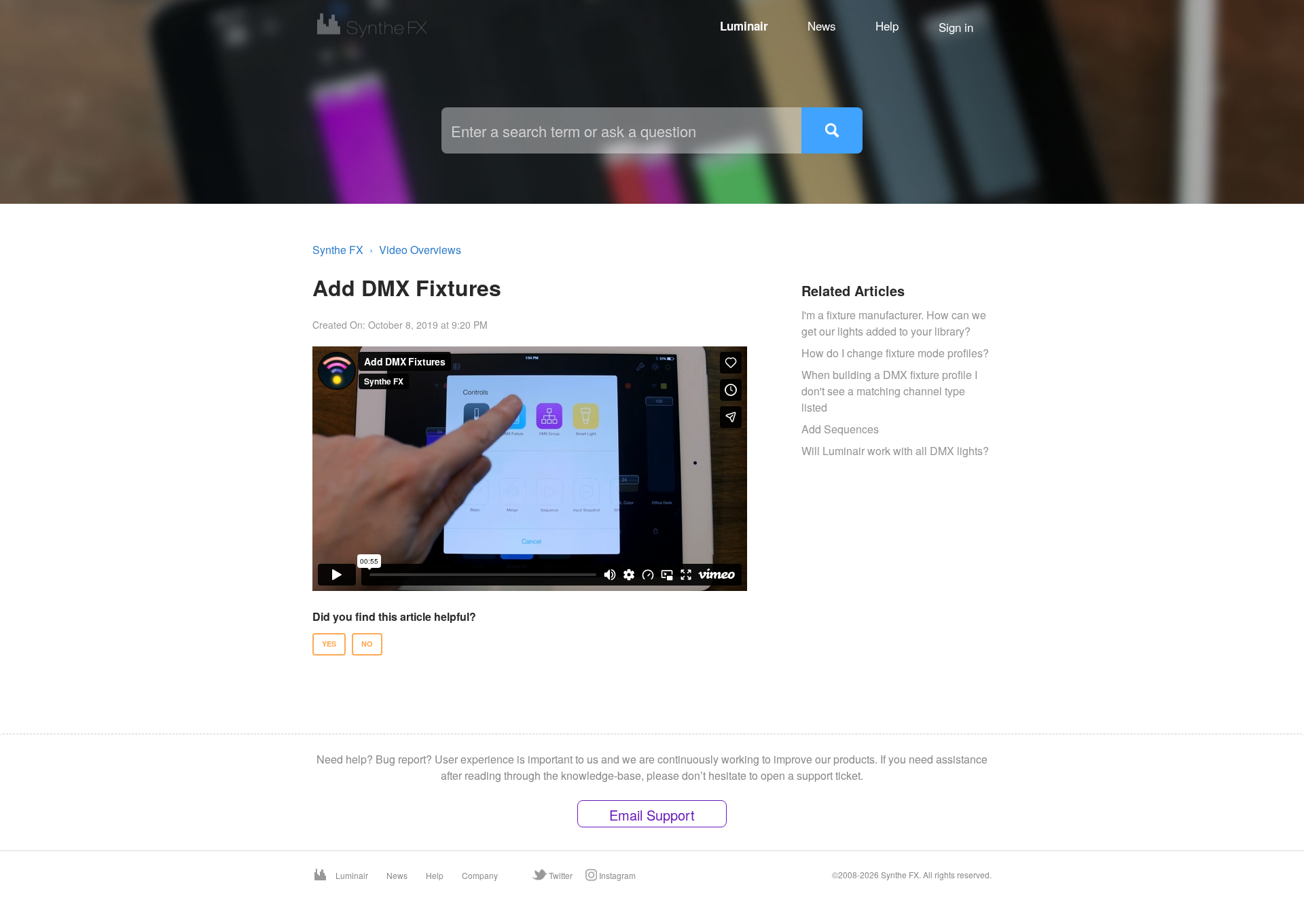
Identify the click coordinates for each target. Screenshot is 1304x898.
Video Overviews (420, 249)
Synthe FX (337, 249)
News (822, 25)
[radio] (329, 644)
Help (887, 25)
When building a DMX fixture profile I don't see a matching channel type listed (889, 391)
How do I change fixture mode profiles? (895, 353)
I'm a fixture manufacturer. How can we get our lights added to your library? (893, 323)
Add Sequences (840, 429)
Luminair (744, 26)
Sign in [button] (956, 26)
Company (480, 875)
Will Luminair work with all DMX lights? (895, 451)
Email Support (652, 815)
